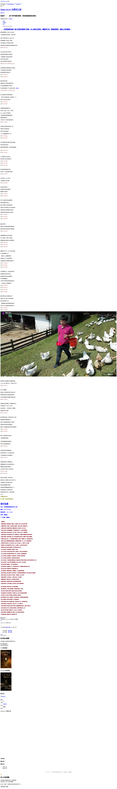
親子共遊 (10, 632)
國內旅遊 (10, 630)
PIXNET (49, 772)
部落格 (4, 22)
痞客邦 (6, 627)
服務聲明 (70, 772)
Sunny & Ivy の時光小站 (10, 9)
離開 (7, 786)
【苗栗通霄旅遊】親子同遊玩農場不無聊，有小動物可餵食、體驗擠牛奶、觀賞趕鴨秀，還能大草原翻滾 (36, 29)
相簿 (4, 21)
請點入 (17, 88)
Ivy (1, 620)
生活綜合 (10, 18)
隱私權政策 (65, 772)
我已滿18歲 (3, 786)
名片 (4, 24)
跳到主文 (2, 12)
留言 (9, 627)
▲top (1, 634)
